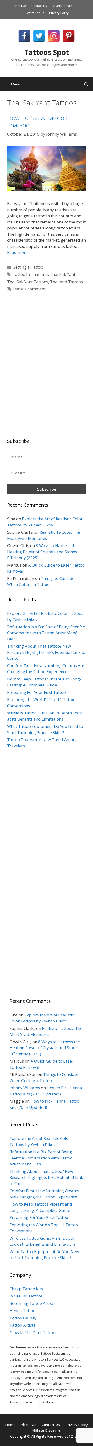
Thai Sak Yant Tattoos (27, 281)
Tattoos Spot (46, 52)
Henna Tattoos (23, 1310)
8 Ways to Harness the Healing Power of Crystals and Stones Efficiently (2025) (42, 551)
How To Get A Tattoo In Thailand (39, 121)
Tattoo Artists (22, 1325)
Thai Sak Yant (62, 274)
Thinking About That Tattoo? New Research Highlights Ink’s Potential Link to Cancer (46, 652)
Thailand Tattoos (66, 281)
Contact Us (39, 6)
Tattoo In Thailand (30, 274)
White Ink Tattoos (26, 1296)
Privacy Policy (59, 13)
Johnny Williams (25, 1087)
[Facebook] (24, 36)
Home (10, 1424)
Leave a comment (29, 289)
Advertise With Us (64, 6)
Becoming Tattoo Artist (31, 1303)
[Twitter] (39, 36)
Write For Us (35, 13)
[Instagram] (54, 36)
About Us (20, 6)
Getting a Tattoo (28, 267)
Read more (17, 252)
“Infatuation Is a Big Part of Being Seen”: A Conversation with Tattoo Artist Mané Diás (46, 633)
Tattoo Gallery (23, 1318)
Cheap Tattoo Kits (26, 1289)
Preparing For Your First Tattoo (36, 692)
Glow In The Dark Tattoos (33, 1332)
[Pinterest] (68, 36)
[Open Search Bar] (86, 84)
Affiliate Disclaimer (47, 1430)
